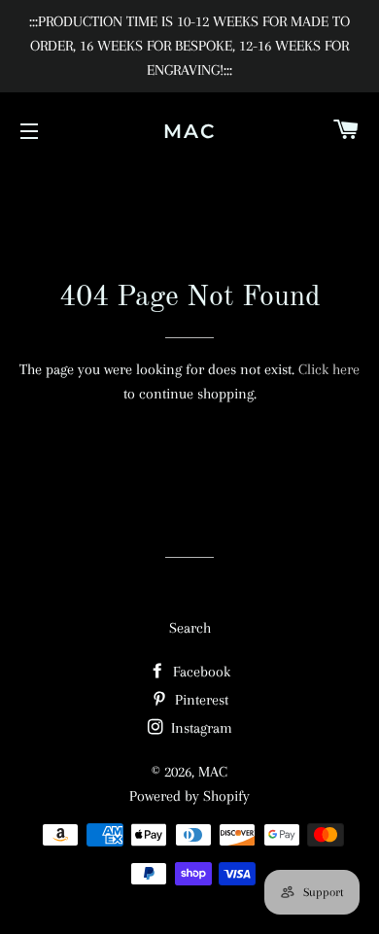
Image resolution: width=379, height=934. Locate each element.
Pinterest (199, 700)
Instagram (199, 728)
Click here (329, 369)
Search (190, 628)
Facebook (199, 671)
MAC (189, 131)
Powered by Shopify (189, 796)
